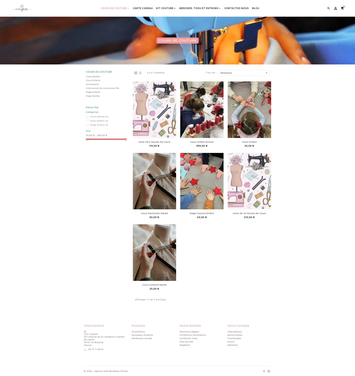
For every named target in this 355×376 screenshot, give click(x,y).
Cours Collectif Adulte (154, 285)
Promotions (138, 331)
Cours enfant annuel (202, 142)
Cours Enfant (249, 142)
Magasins (185, 345)
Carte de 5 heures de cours (154, 142)
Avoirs (230, 341)
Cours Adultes (93, 76)
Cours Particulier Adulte (154, 213)
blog (255, 8)
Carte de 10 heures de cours (249, 213)
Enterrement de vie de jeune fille (102, 88)
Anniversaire (92, 84)
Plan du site (186, 341)
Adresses (232, 345)
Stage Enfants (93, 92)
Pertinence (244, 73)
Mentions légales (189, 331)
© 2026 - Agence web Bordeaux (102, 371)
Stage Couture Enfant (202, 213)
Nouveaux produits (142, 335)
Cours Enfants (93, 80)
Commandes (234, 338)
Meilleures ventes (142, 338)
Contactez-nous (189, 338)
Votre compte (238, 325)
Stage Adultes (93, 96)
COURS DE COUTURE (99, 72)
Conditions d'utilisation (193, 335)
